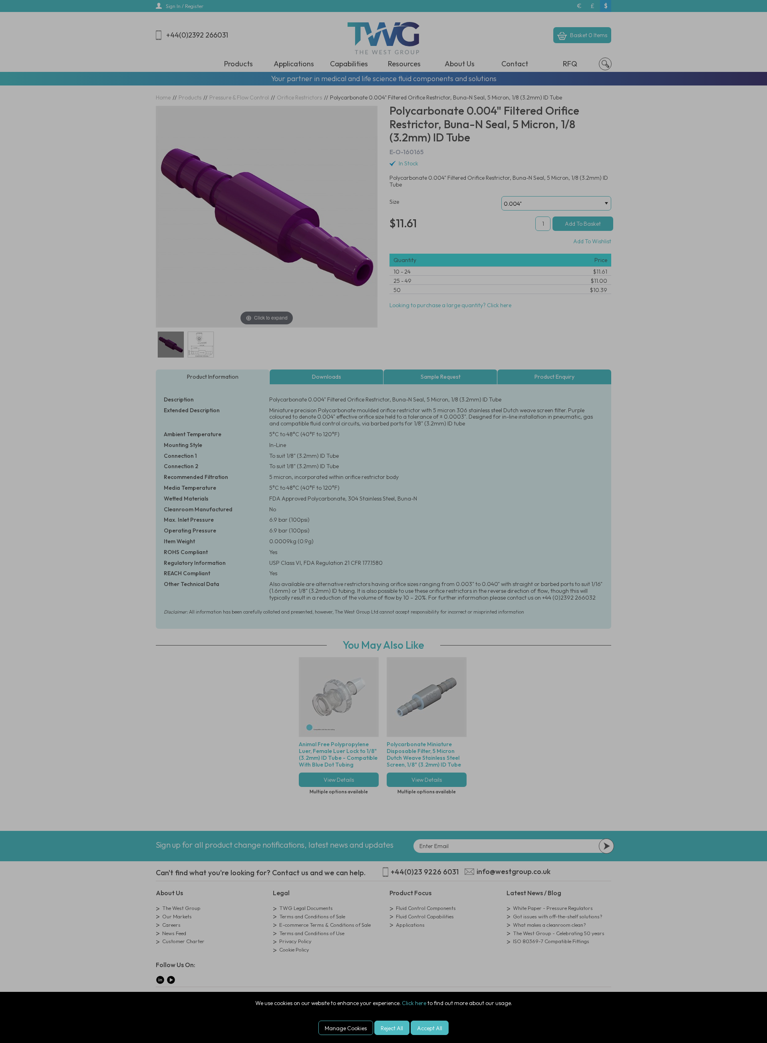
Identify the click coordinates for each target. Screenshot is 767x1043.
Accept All (429, 1028)
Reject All (392, 1028)
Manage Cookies (346, 1028)
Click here (414, 1003)
